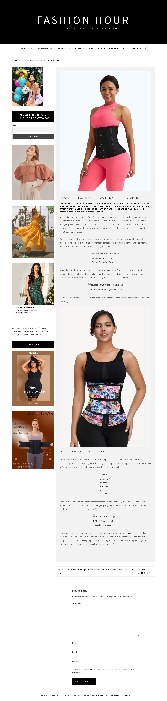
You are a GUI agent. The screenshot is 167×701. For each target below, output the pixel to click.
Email (75, 652)
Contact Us (135, 48)
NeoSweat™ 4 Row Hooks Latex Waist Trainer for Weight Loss (105, 486)
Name (75, 643)
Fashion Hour (83, 20)
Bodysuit (118, 203)
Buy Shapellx (116, 48)
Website (75, 661)
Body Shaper (105, 203)
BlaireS (90, 203)
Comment (76, 603)
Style (78, 48)
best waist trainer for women (117, 206)
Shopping (61, 48)
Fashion (24, 48)
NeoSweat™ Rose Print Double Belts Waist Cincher (83, 451)
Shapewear (43, 48)
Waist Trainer (90, 206)
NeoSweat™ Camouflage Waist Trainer (105, 289)
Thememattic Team (119, 695)
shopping (75, 206)
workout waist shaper (90, 212)
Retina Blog (98, 695)
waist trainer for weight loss (117, 209)
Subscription (97, 48)
